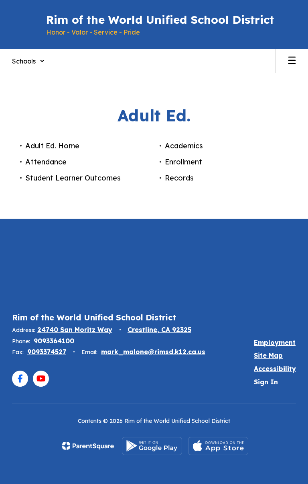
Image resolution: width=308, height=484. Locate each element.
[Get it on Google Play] (152, 446)
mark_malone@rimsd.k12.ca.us (153, 352)
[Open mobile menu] (292, 61)
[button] (28, 61)
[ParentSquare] (88, 446)
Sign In (266, 382)
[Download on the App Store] (218, 446)
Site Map (268, 355)
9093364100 (54, 341)
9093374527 (46, 352)
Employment (275, 342)
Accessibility (275, 369)
